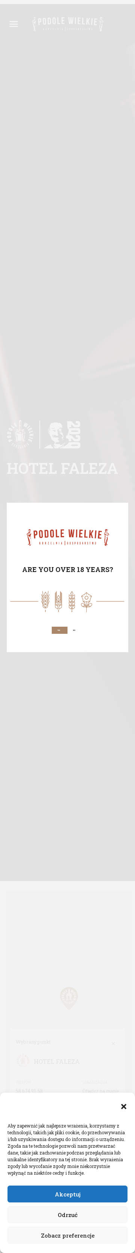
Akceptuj (68, 1194)
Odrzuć (68, 1215)
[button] (124, 1106)
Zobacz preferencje (67, 1235)
